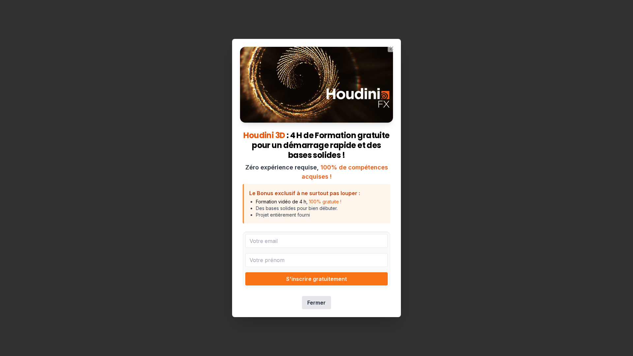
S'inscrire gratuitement (316, 279)
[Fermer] (392, 48)
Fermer (316, 302)
